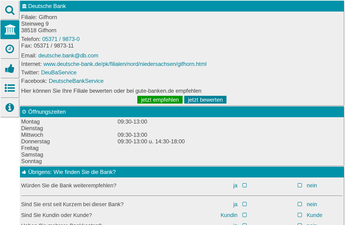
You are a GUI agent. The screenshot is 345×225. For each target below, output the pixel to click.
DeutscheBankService (76, 81)
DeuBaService (59, 72)
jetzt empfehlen (160, 99)
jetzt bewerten (205, 99)
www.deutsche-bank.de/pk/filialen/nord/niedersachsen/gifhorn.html (125, 64)
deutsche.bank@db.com (68, 55)
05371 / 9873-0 (61, 39)
